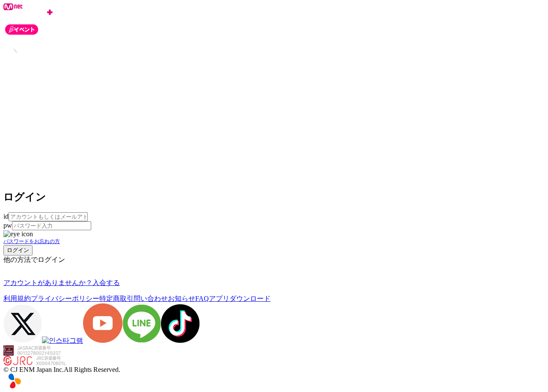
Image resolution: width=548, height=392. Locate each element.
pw (7, 225)
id (6, 216)
